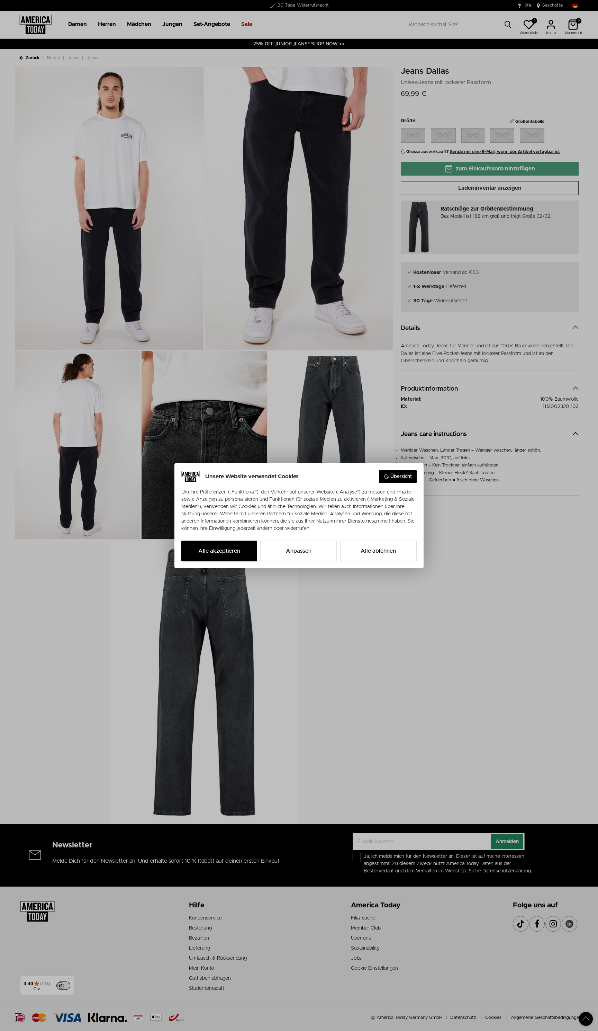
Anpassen (298, 551)
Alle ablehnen (378, 551)
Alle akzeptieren (219, 551)
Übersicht (401, 476)
